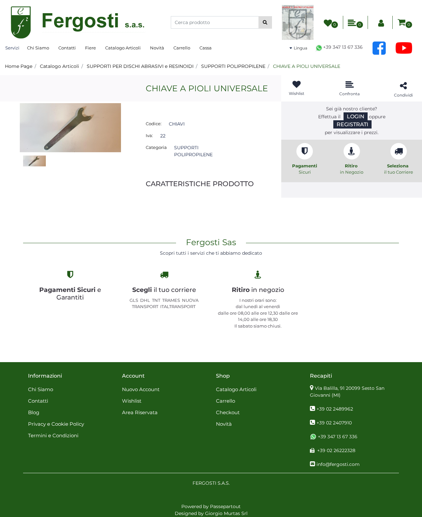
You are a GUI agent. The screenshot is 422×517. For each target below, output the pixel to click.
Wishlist (131, 401)
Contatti (67, 47)
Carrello (181, 47)
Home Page (18, 66)
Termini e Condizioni (53, 435)
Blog (33, 412)
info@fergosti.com (338, 464)
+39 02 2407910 (334, 423)
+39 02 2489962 (334, 409)
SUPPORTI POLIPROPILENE (233, 66)
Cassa (205, 47)
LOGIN (355, 116)
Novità (157, 47)
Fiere (90, 47)
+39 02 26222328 (336, 450)
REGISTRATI (352, 124)
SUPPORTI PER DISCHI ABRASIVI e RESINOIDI (140, 66)
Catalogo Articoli (123, 47)
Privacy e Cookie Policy (56, 424)
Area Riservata (140, 412)
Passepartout (225, 506)
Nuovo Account (141, 389)
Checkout (228, 412)
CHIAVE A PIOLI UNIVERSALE (306, 66)
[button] (265, 22)
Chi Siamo (38, 47)
